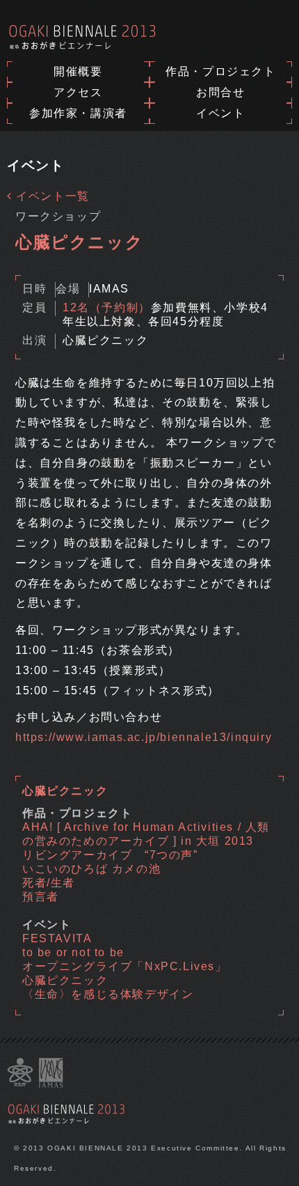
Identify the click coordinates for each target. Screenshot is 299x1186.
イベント (220, 113)
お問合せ (220, 92)
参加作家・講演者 (78, 113)
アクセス (78, 92)
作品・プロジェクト (220, 71)
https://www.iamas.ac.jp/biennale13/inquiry (143, 737)
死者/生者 (48, 883)
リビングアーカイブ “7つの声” (110, 855)
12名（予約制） (107, 307)
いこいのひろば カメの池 (91, 869)
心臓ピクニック (65, 980)
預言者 (40, 897)
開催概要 (78, 71)
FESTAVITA (57, 938)
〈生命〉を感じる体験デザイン (107, 994)
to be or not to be (73, 952)
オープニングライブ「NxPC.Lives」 (124, 966)
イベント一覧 (51, 196)
